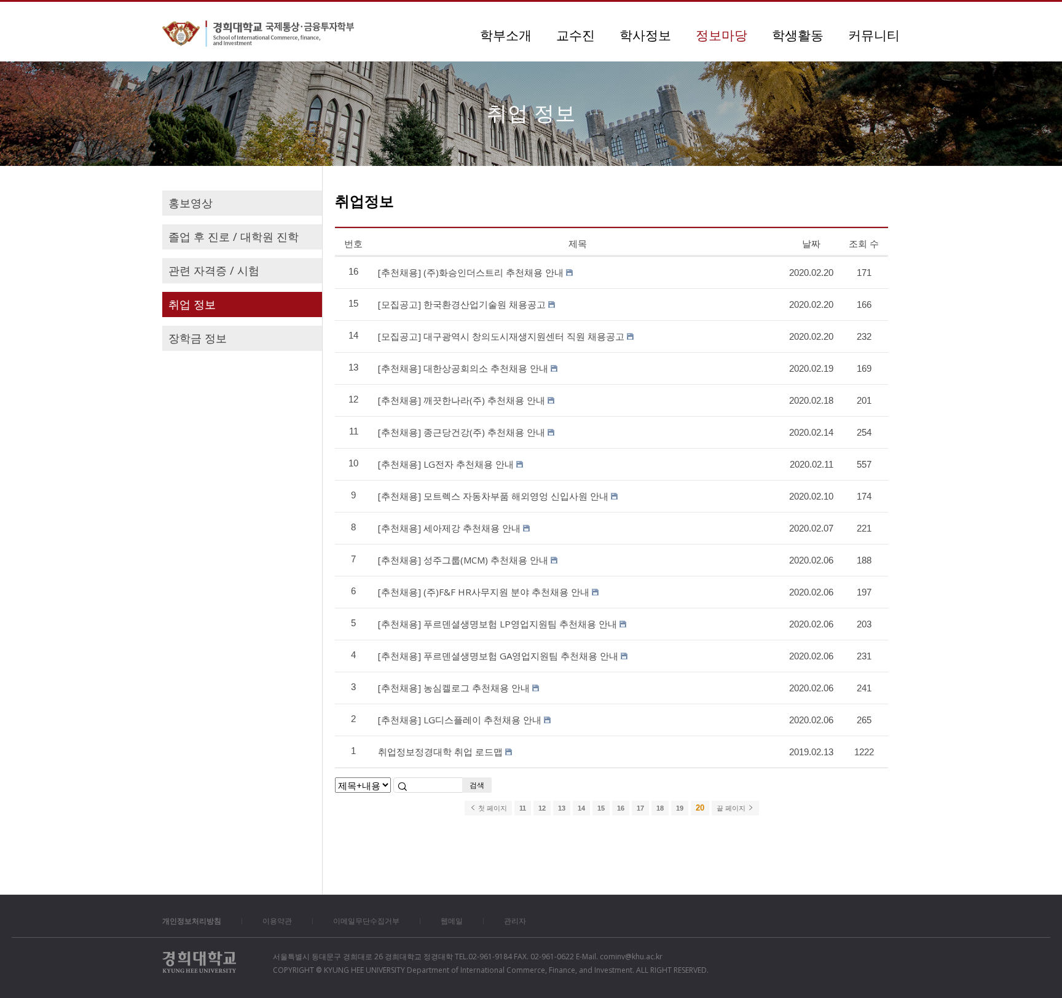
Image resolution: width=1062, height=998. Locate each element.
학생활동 (798, 35)
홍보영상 (190, 202)
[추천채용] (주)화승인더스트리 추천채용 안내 (471, 272)
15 (601, 808)
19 (679, 808)
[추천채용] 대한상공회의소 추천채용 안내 (463, 368)
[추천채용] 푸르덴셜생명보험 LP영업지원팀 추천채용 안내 (497, 624)
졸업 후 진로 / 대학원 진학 (233, 236)
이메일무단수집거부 (366, 921)
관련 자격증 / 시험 (213, 270)
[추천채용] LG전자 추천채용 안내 (446, 464)
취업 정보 (192, 304)
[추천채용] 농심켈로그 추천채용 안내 (454, 688)
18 (660, 808)
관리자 (515, 921)
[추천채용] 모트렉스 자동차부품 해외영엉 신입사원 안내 (493, 496)
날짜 (811, 243)
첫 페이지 (491, 808)
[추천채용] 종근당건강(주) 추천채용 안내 (461, 432)
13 (561, 808)
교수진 (575, 35)
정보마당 (721, 35)
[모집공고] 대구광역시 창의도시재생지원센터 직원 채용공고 (501, 336)
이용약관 (277, 921)
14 (581, 808)
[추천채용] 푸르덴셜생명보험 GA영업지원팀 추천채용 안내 (498, 656)
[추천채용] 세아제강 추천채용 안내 (449, 528)
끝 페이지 (732, 808)
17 (640, 808)
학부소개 (506, 35)
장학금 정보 (197, 338)
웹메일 (452, 921)
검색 (477, 785)
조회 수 (864, 243)
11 (522, 808)
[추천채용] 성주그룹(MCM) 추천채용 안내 (463, 560)
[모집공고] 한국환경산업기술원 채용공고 (462, 304)
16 (620, 808)
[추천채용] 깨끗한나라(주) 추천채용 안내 (461, 400)
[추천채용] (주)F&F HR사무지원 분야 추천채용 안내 (483, 592)
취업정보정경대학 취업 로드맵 (440, 751)
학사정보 (645, 35)
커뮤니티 (874, 35)
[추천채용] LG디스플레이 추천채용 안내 (459, 719)
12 (542, 808)
